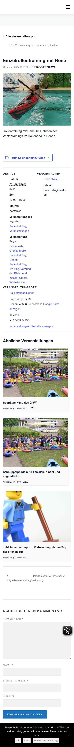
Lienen (13, 260)
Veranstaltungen (19, 231)
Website (9, 696)
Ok (18, 740)
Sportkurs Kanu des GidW (20, 402)
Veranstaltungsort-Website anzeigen (31, 326)
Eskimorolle (16, 246)
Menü (68, 7)
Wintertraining (17, 282)
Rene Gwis (50, 179)
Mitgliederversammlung (19, 580)
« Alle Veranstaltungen (19, 36)
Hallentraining (17, 255)
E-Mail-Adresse (15, 680)
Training (14, 269)
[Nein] (69, 735)
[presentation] (35, 373)
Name (8, 665)
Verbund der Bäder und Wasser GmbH (20, 273)
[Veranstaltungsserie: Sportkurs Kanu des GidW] (32, 408)
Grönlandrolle (17, 250)
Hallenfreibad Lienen (21, 293)
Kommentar (13, 619)
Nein (26, 740)
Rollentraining (17, 226)
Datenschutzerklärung (46, 740)
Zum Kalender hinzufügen (28, 158)
